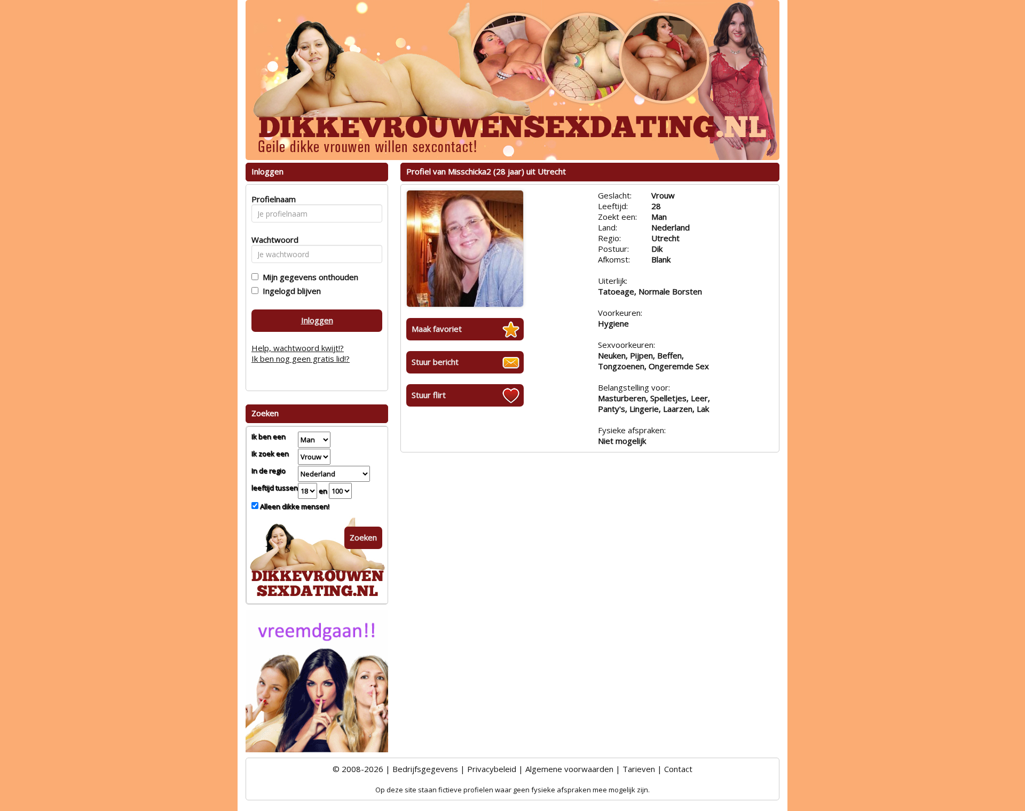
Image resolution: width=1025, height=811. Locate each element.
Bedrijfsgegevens (425, 769)
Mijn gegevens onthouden (308, 277)
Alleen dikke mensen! (293, 506)
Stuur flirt (429, 394)
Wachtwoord (272, 239)
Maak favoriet (437, 328)
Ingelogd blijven (289, 290)
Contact (678, 769)
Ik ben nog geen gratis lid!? (300, 358)
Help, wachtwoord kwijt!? (297, 348)
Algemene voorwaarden (569, 769)
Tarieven (638, 769)
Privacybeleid (491, 769)
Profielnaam (272, 199)
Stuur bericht (435, 361)
